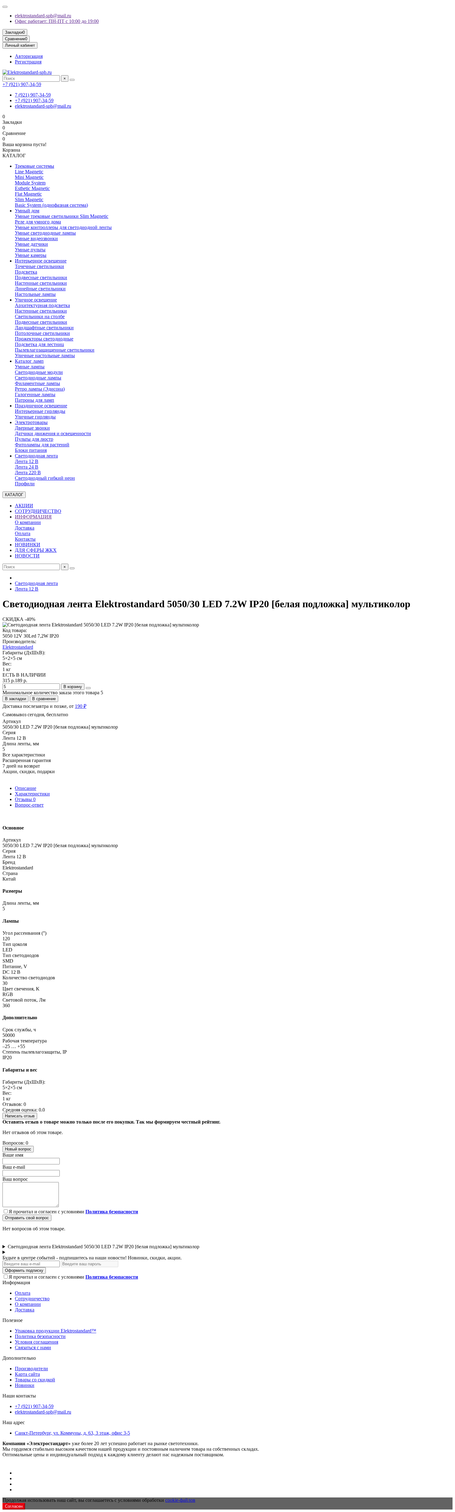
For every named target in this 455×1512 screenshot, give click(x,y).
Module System (30, 182)
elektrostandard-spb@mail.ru (43, 15)
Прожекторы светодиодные (44, 338)
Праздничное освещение (41, 405)
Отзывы (25, 799)
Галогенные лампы (35, 394)
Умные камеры (30, 255)
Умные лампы (30, 366)
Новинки (24, 1385)
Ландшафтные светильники (44, 327)
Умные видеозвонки (36, 238)
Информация (16, 1282)
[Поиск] (72, 80)
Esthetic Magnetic (32, 188)
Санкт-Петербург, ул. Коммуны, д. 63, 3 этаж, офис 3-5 (72, 1433)
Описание (25, 788)
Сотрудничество (32, 1298)
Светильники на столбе (40, 316)
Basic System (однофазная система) (51, 205)
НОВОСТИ (27, 555)
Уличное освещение (36, 299)
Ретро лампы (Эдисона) (40, 389)
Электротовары (31, 422)
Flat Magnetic (28, 194)
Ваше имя (12, 1155)
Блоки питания (31, 450)
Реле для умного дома (38, 221)
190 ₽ (80, 706)
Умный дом (27, 210)
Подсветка (26, 272)
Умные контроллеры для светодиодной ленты (63, 227)
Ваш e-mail (13, 1167)
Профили (25, 483)
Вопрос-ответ (29, 805)
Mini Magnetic (29, 177)
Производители (31, 1368)
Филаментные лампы (37, 383)
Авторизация (29, 56)
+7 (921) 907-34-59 (21, 84)
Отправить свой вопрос (27, 1217)
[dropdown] (4, 7)
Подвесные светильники (41, 277)
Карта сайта (27, 1374)
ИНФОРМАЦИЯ (33, 516)
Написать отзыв (20, 1116)
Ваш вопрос (15, 1179)
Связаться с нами (33, 1347)
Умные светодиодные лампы (45, 233)
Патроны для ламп (34, 400)
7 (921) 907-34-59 (33, 94)
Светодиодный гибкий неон (45, 478)
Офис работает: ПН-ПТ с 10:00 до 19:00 (57, 21)
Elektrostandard (17, 647)
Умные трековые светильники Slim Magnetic (61, 216)
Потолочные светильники (42, 333)
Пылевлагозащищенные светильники (54, 350)
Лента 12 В (26, 461)
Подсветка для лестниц (39, 344)
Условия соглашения (36, 1342)
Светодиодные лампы (38, 377)
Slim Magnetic (29, 199)
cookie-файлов (180, 1500)
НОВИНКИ (27, 544)
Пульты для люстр (34, 439)
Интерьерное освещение (41, 260)
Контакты (25, 539)
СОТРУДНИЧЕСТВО (38, 511)
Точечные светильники (39, 266)
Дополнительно (19, 1358)
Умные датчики (31, 244)
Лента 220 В (28, 472)
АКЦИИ (24, 505)
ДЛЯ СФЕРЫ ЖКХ (36, 550)
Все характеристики (23, 754)
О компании (28, 522)
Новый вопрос (18, 1149)
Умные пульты (30, 249)
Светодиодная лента (36, 455)
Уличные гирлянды (35, 416)
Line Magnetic (29, 171)
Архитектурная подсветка (42, 305)
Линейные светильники (40, 288)
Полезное (12, 1320)
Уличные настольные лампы (45, 355)
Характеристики (32, 793)
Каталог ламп (29, 361)
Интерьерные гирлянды (40, 411)
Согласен (14, 1506)
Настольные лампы (35, 294)
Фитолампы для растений (42, 444)
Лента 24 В (26, 467)
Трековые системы (34, 166)
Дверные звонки (32, 428)
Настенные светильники (41, 283)
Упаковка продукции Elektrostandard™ (55, 1330)
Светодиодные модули (39, 372)
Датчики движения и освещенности (53, 433)
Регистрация (28, 61)
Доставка (24, 528)
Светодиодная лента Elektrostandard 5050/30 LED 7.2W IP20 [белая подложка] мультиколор (103, 1246)
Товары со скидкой (35, 1379)
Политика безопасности (40, 1336)
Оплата (22, 533)
